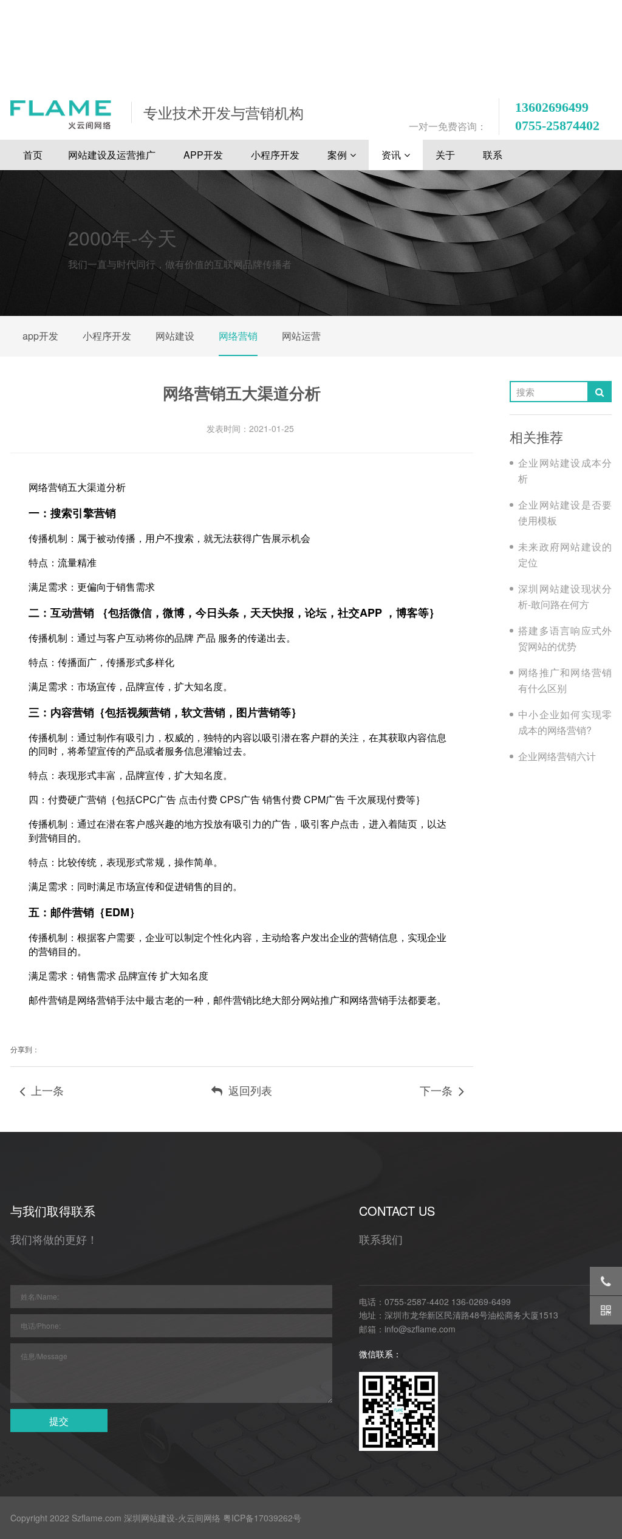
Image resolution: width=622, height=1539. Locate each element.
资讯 (391, 155)
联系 (494, 155)
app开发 (40, 336)
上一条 (44, 1090)
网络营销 (238, 336)
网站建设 (175, 336)
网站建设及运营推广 (113, 155)
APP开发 (204, 155)
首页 (33, 155)
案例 (337, 155)
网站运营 (301, 336)
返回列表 (247, 1090)
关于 (446, 155)
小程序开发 (276, 155)
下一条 (439, 1090)
